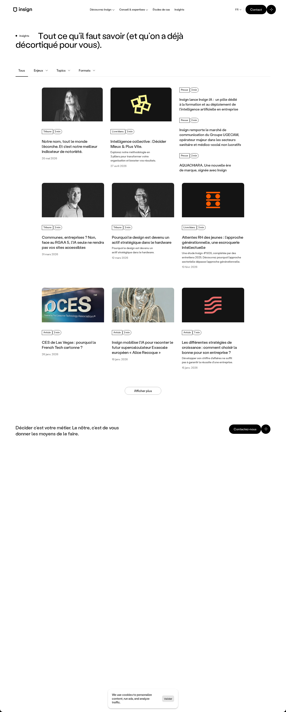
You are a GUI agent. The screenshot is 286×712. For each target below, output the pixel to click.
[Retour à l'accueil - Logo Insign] (23, 9)
